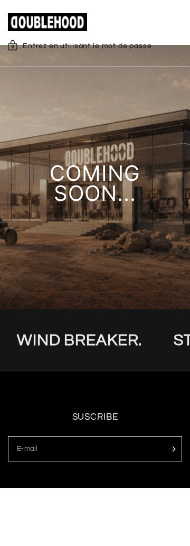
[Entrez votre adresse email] (171, 448)
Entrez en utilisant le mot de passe (87, 46)
